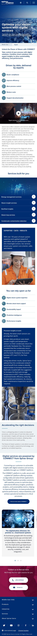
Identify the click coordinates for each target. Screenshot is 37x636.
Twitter (4, 625)
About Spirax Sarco (9, 618)
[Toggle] (34, 215)
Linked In (33, 625)
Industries (5, 609)
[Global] (20, 2)
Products (5, 604)
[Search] (27, 2)
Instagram (18, 625)
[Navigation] (33, 2)
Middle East (5, 44)
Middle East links (8, 600)
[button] (18, 113)
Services (5, 614)
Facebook (26, 625)
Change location (23, 630)
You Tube (11, 625)
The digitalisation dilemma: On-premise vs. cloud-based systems (18, 531)
